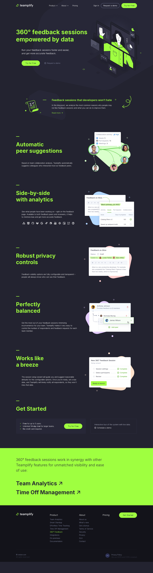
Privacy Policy (116, 555)
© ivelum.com (21, 555)
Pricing (75, 5)
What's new (84, 522)
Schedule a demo (104, 428)
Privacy (82, 535)
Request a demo (110, 5)
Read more (56, 113)
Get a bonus (84, 526)
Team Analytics (36, 483)
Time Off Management (45, 492)
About (63, 5)
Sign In (96, 5)
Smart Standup (56, 522)
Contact (82, 541)
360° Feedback (56, 532)
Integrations (54, 535)
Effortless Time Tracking (60, 526)
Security (82, 532)
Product (52, 5)
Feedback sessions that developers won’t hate (82, 100)
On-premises (55, 538)
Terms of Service (86, 529)
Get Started (128, 515)
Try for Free (129, 5)
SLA (81, 538)
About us (82, 519)
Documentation (56, 541)
